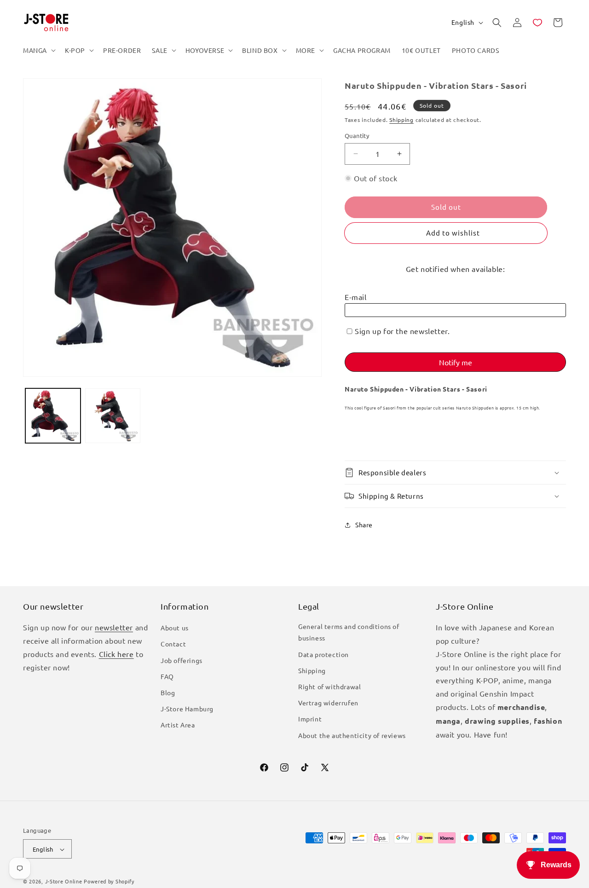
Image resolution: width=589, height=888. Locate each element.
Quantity (357, 135)
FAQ (167, 676)
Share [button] (364, 524)
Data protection (323, 654)
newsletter (114, 627)
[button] (38, 50)
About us (175, 628)
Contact (173, 644)
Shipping (401, 119)
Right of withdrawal (329, 686)
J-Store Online (63, 881)
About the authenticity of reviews (352, 735)
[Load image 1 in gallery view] (53, 416)
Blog (168, 692)
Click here (116, 653)
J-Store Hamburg (187, 709)
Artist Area (178, 725)
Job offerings (181, 660)
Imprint (310, 719)
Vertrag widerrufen (328, 703)
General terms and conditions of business (348, 632)
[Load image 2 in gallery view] (112, 416)
